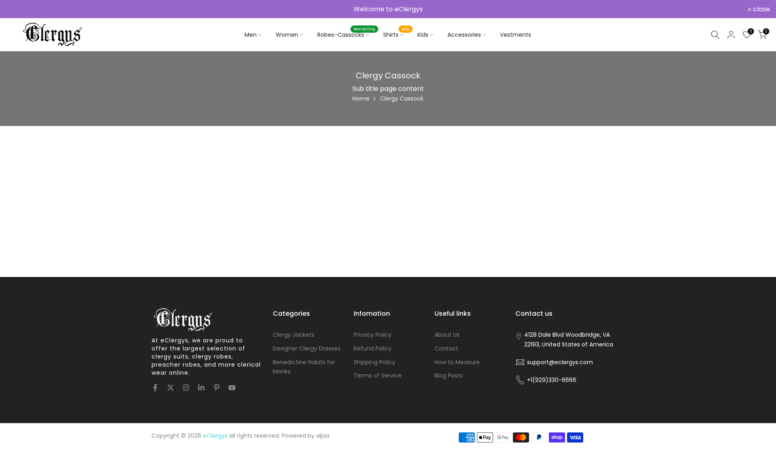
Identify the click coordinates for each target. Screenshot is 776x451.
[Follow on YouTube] (232, 387)
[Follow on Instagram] (186, 387)
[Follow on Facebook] (155, 387)
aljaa (322, 436)
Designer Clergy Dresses (307, 348)
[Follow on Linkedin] (201, 387)
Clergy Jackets (293, 335)
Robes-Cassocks (346, 34)
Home (360, 98)
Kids (423, 35)
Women (287, 35)
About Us (447, 335)
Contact (446, 348)
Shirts (396, 34)
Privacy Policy (373, 335)
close (19, 9)
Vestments (515, 35)
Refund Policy (373, 348)
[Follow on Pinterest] (216, 387)
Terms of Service (378, 375)
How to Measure (457, 362)
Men (251, 35)
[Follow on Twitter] (170, 387)
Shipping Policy (374, 362)
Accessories (464, 35)
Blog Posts (448, 375)
